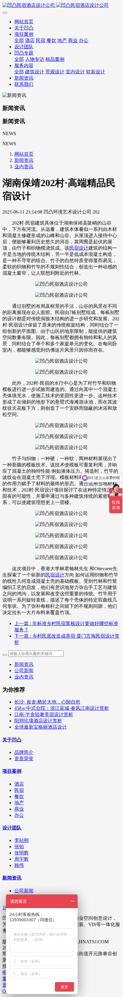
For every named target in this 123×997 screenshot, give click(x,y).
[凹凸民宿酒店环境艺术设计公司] (61, 5)
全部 (19, 40)
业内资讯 (23, 166)
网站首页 (23, 21)
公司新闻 (23, 670)
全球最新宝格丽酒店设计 (40, 726)
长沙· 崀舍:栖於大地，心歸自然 (47, 701)
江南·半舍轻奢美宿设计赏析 (43, 714)
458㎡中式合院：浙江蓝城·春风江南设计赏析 (61, 708)
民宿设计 (78, 248)
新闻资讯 (23, 160)
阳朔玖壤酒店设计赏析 (38, 720)
